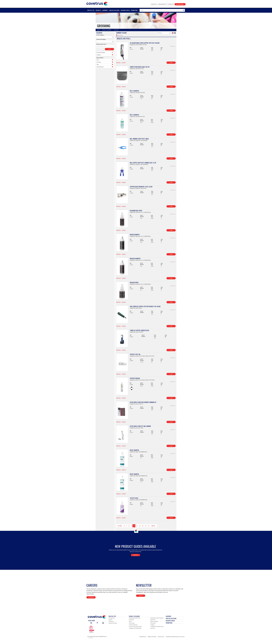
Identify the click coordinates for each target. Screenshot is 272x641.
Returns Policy (142, 636)
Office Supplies (154, 621)
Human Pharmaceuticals (135, 626)
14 (145, 525)
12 (139, 525)
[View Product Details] (122, 51)
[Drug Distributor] (91, 629)
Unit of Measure (100, 66)
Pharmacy (153, 623)
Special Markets (113, 623)
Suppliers (99, 54)
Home (98, 30)
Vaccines (152, 628)
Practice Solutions (171, 618)
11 (136, 525)
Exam (130, 621)
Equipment (168, 616)
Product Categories (106, 30)
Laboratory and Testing (156, 618)
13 (142, 525)
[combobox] (162, 10)
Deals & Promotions (101, 52)
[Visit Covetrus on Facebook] (97, 623)
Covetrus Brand (133, 625)
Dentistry (131, 619)
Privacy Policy (161, 636)
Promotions (169, 623)
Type (98, 64)
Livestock (111, 621)
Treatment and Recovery (156, 626)
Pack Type (99, 62)
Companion (112, 618)
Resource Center (170, 621)
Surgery (152, 625)
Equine (110, 619)
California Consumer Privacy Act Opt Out (175, 636)
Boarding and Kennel (134, 618)
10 (134, 525)
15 (148, 525)
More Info (118, 62)
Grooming (131, 623)
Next (152, 525)
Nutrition (152, 619)
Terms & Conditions (152, 636)
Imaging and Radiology (135, 628)
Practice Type (112, 616)
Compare (124, 62)
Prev (120, 525)
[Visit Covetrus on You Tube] (103, 623)
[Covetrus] (97, 3)
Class (98, 59)
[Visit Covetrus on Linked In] (91, 623)
